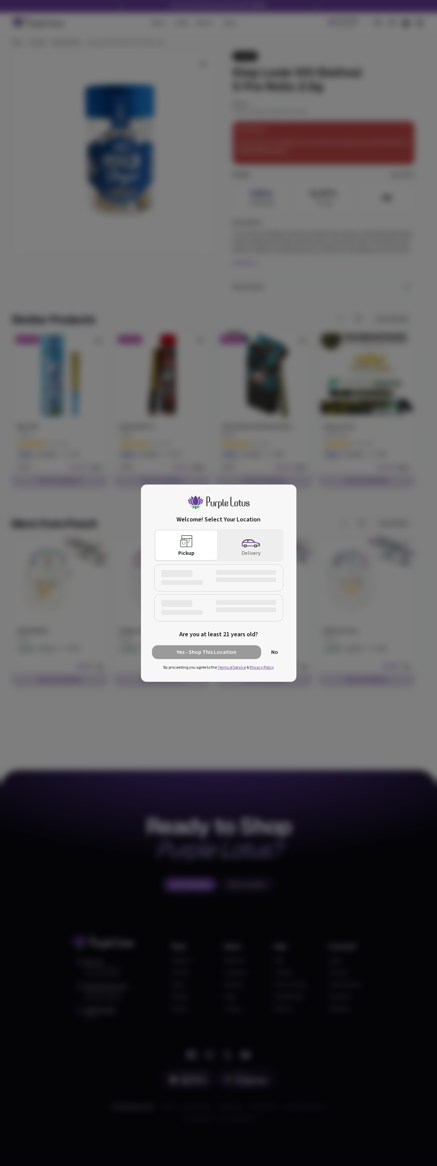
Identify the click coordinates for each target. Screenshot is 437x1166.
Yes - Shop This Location (206, 652)
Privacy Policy (262, 667)
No (274, 652)
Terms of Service (232, 667)
